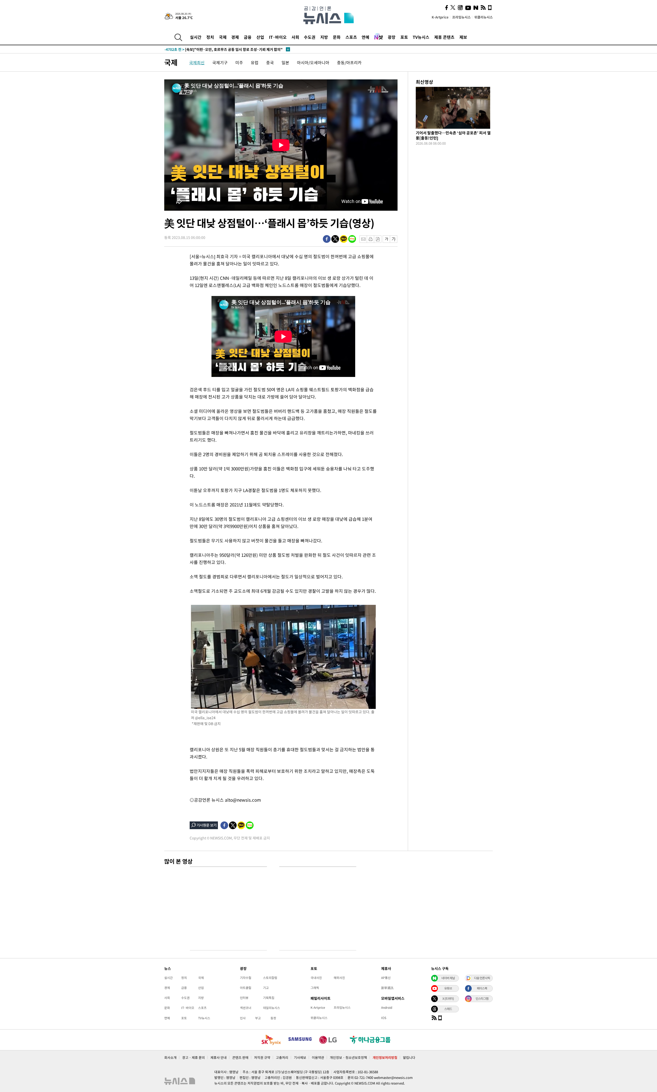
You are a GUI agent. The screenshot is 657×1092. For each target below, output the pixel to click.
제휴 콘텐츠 (444, 37)
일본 (285, 62)
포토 (404, 37)
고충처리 (282, 1057)
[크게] (394, 239)
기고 (266, 987)
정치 (210, 37)
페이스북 (482, 988)
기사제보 (300, 1057)
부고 (258, 1018)
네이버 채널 (448, 978)
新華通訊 (387, 987)
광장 (391, 37)
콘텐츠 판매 (240, 1057)
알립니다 (409, 1057)
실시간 (195, 37)
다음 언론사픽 (482, 978)
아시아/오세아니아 (313, 62)
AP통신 (386, 977)
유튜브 (448, 988)
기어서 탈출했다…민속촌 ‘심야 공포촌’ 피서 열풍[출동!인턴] (453, 135)
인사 (243, 1018)
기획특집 (268, 997)
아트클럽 (245, 987)
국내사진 (316, 977)
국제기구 (220, 62)
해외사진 (339, 977)
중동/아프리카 (349, 62)
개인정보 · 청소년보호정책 (348, 1057)
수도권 (309, 37)
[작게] (386, 239)
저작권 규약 (262, 1057)
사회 (295, 37)
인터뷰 (244, 997)
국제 (223, 37)
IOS (383, 1017)
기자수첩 (245, 977)
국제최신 (197, 62)
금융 (248, 37)
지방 (324, 37)
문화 (337, 37)
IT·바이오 (278, 37)
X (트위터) (448, 998)
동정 (273, 1018)
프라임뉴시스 (461, 17)
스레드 (448, 1008)
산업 (260, 37)
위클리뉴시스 (483, 17)
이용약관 (318, 1057)
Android (386, 1007)
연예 (365, 37)
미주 (239, 62)
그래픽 (315, 987)
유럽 (254, 62)
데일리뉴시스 (271, 1007)
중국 (270, 62)
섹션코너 (245, 1007)
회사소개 (170, 1057)
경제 (235, 37)
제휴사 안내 (218, 1057)
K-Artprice (440, 17)
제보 (463, 37)
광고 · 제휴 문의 (193, 1057)
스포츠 (351, 37)
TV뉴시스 (421, 37)
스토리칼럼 (270, 977)
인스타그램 (482, 998)
